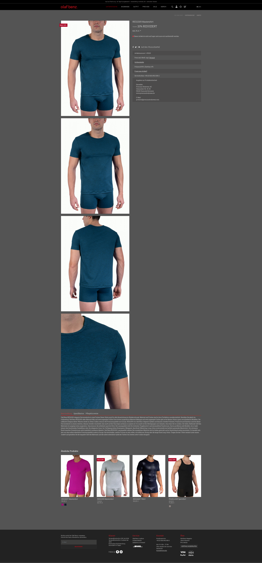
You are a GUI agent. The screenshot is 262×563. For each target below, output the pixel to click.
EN (200, 6)
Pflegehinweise (92, 413)
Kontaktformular (161, 550)
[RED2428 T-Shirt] (138, 476)
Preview (146, 6)
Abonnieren (79, 546)
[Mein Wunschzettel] (180, 6)
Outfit (136, 6)
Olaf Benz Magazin (186, 538)
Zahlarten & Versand (139, 542)
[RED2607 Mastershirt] (77, 476)
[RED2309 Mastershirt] (102, 476)
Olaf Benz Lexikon (138, 538)
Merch (163, 6)
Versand (152, 58)
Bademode (125, 6)
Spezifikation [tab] (79, 413)
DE (198, 6)
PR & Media (183, 542)
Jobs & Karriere (185, 540)
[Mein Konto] (176, 6)
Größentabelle (139, 62)
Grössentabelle (137, 540)
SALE (155, 6)
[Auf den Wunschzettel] (92, 495)
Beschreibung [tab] (66, 413)
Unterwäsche (111, 6)
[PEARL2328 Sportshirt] (174, 476)
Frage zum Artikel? (141, 71)
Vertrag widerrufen (189, 546)
